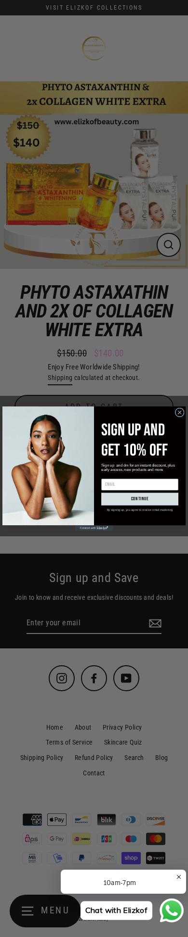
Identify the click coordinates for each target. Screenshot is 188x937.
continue (140, 499)
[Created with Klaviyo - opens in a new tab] (94, 528)
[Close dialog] (179, 412)
